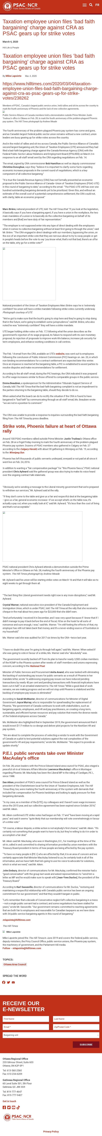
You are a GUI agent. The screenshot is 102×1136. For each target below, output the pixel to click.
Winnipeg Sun (16, 452)
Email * (7, 1025)
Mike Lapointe (14, 75)
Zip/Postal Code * (62, 1025)
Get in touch (9, 1101)
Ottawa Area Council (15, 964)
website (60, 353)
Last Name (59, 1017)
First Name (9, 1017)
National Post (37, 666)
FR (97, 5)
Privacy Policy (51, 1131)
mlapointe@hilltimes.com (27, 948)
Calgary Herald (28, 449)
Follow (6, 948)
